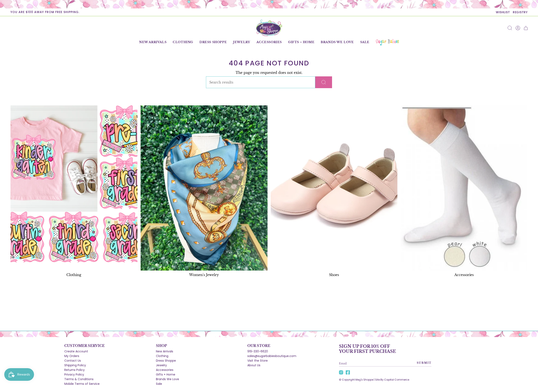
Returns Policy (74, 370)
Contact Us (72, 360)
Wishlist (503, 12)
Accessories (164, 370)
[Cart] (526, 28)
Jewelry (161, 365)
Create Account (76, 351)
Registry (520, 12)
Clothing (162, 356)
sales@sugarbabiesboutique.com (271, 356)
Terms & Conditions (79, 379)
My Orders (71, 356)
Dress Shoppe (166, 360)
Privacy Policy (74, 374)
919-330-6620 (257, 351)
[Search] (323, 82)
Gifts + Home (165, 374)
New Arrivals (164, 351)
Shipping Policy (75, 365)
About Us (253, 365)
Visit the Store (257, 360)
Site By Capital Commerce (392, 379)
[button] (183, 42)
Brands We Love (167, 379)
